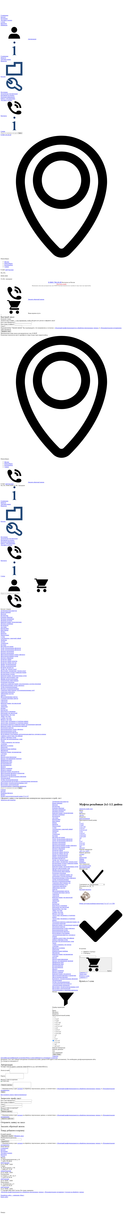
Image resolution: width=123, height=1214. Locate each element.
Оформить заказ (19, 1136)
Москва (6, 262)
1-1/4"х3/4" (82, 836)
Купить (109, 971)
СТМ (80, 812)
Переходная (83, 857)
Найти (20, 133)
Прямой (81, 861)
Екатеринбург (8, 265)
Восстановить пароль (7, 1094)
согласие (20, 1088)
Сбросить (55, 1056)
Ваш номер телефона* (7, 324)
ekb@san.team (5, 1179)
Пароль (3, 1076)
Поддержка (4, 18)
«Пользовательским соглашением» (111, 328)
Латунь (81, 815)
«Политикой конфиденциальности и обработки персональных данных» (77, 328)
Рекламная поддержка (7, 95)
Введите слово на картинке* (9, 1108)
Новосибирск (8, 263)
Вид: (80, 888)
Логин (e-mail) (5, 1070)
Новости (3, 58)
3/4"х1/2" (82, 848)
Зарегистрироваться (20, 1094)
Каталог (3, 17)
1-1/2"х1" (82, 828)
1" (80, 822)
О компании (4, 15)
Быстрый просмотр (85, 889)
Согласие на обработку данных (74, 1192)
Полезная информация (8, 97)
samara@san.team (6, 1171)
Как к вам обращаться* (8, 322)
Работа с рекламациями (8, 98)
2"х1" (81, 841)
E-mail (3, 1139)
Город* (3, 326)
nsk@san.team (9, 270)
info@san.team (5, 1163)
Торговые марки (6, 59)
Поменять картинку (6, 1085)
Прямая (81, 859)
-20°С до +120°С (84, 851)
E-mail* (3, 1106)
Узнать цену (83, 974)
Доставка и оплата (6, 20)
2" (80, 839)
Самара (6, 266)
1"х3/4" (81, 825)
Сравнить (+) (83, 972)
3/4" (80, 846)
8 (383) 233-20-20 (6, 135)
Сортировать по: (84, 884)
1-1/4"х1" (82, 833)
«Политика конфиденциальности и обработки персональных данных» (22, 1192)
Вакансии (4, 61)
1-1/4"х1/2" (82, 835)
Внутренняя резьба (85, 865)
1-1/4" (81, 831)
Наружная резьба (84, 867)
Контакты (4, 23)
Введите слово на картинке (9, 1079)
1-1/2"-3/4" (82, 826)
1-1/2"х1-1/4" (83, 830)
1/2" (80, 838)
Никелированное (84, 818)
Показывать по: (84, 886)
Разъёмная (82, 862)
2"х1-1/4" (82, 844)
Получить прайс (62, 284)
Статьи (3, 22)
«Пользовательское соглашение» (54, 1192)
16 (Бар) (81, 854)
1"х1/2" (81, 823)
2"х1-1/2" (82, 843)
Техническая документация (9, 94)
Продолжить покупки (7, 1136)
